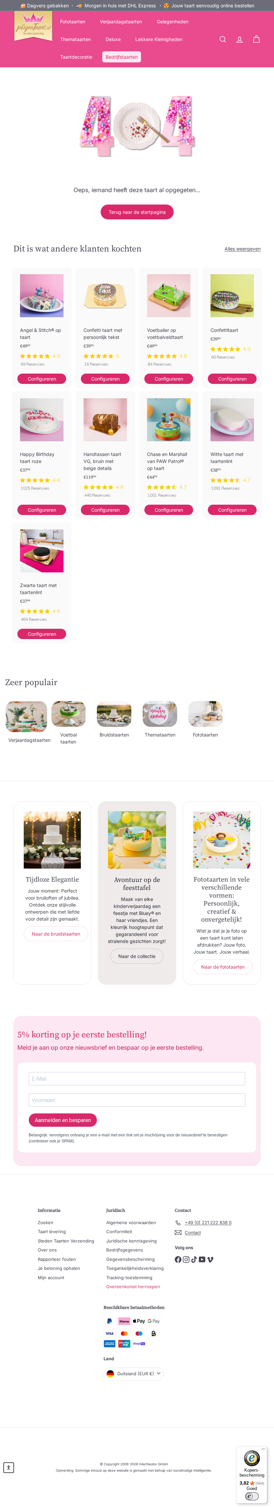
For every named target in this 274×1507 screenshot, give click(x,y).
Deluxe (113, 39)
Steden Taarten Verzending (66, 1240)
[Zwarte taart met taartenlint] (41, 575)
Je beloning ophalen (59, 1268)
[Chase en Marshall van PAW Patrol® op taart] (168, 447)
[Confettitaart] (232, 317)
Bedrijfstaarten (122, 57)
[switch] (252, 1496)
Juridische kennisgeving (131, 1240)
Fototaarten (72, 21)
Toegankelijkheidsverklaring (135, 1268)
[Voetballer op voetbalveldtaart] (168, 321)
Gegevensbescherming (130, 1259)
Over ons (47, 1249)
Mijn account (51, 1277)
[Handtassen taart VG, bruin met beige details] (105, 447)
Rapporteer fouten (57, 1259)
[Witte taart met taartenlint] (232, 444)
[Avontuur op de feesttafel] (137, 840)
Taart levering (52, 1231)
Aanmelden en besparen (63, 1120)
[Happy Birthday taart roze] (41, 444)
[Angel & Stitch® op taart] (41, 321)
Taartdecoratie (76, 57)
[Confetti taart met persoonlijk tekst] (105, 321)
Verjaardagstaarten (121, 21)
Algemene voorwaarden (131, 1222)
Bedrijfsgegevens (124, 1249)
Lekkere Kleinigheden (158, 39)
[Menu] (263, 1451)
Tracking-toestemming (129, 1277)
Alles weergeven (243, 249)
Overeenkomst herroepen (133, 1286)
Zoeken (45, 1222)
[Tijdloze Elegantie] (52, 840)
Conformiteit (119, 1231)
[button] (8, 1467)
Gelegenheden (172, 21)
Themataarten (75, 39)
